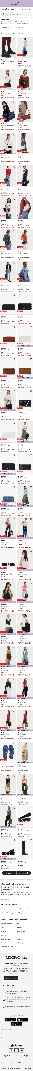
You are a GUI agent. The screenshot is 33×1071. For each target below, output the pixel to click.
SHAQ (3, 927)
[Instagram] (11, 1050)
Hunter (19, 927)
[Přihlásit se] (22, 9)
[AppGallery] (16, 1024)
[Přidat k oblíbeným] (14, 39)
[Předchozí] (2, 3)
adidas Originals (6, 923)
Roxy (18, 923)
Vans (18, 935)
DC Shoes (4, 935)
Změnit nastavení (19, 1066)
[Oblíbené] (26, 9)
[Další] (31, 3)
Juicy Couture (5, 939)
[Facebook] (22, 1050)
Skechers (19, 939)
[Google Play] (10, 1020)
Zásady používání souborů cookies (11, 1068)
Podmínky (10, 1066)
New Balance (21, 931)
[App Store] (22, 1020)
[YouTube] (16, 1050)
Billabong (20, 943)
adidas (3, 931)
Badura (3, 943)
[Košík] (30, 9)
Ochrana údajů (27, 1068)
